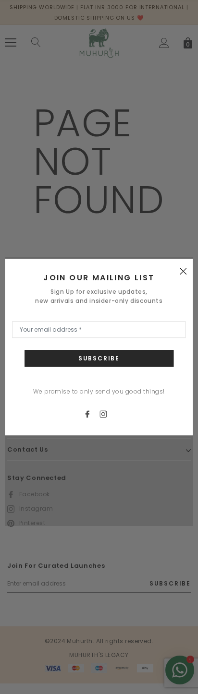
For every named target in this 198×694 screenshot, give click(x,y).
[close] (183, 270)
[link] (91, 413)
